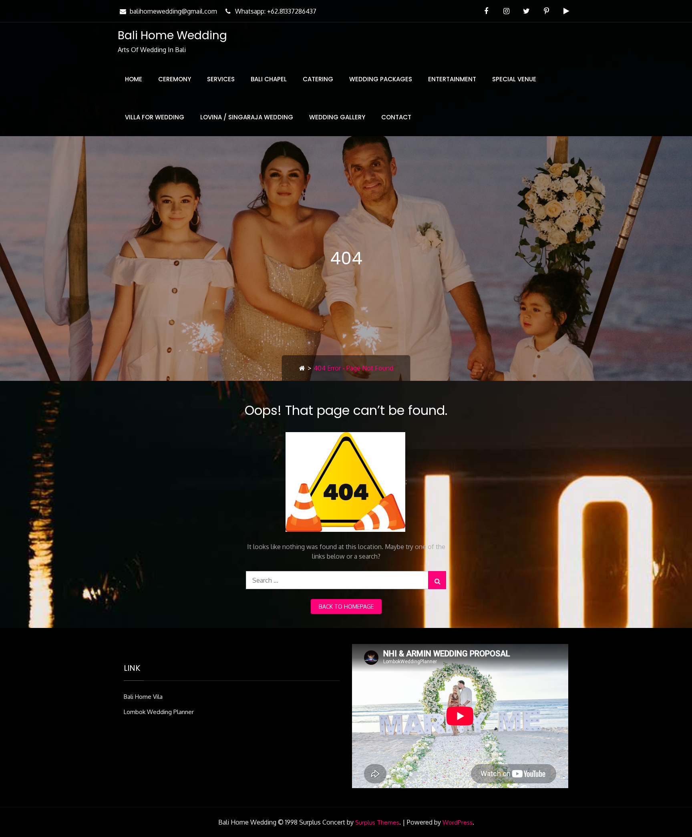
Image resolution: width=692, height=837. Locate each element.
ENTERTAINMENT (452, 79)
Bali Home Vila (143, 696)
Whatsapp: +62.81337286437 (275, 11)
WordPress (458, 822)
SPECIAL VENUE (514, 79)
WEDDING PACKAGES (380, 79)
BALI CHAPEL (269, 79)
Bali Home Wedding (172, 35)
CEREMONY (174, 79)
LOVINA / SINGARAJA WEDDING (246, 117)
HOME (133, 79)
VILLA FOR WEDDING (154, 117)
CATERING (318, 79)
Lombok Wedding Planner (159, 712)
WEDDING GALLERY (337, 117)
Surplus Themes (377, 822)
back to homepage (346, 606)
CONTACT (396, 117)
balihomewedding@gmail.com (173, 11)
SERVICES (221, 79)
